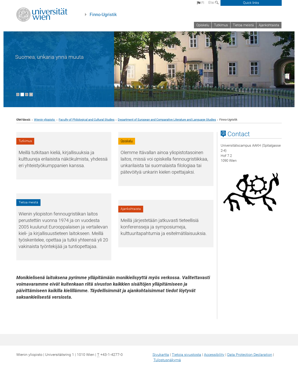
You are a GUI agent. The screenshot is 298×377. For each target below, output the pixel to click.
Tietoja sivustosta (186, 354)
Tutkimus (221, 25)
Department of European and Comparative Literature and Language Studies (167, 119)
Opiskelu (202, 25)
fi (202, 3)
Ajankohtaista (269, 25)
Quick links (251, 3)
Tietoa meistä (243, 25)
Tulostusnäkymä (167, 360)
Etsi (211, 2)
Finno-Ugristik (103, 14)
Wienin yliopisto (44, 119)
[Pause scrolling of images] (31, 94)
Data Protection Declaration (249, 354)
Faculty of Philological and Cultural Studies (87, 119)
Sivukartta (160, 354)
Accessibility (214, 354)
